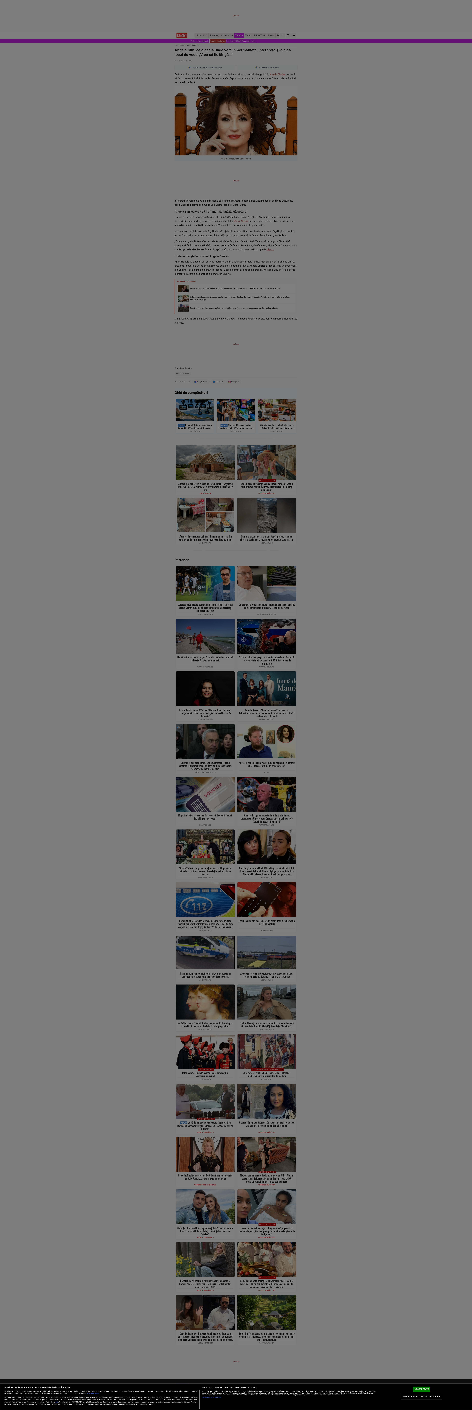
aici (57, 1402)
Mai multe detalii (93, 1393)
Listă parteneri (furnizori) (211, 1397)
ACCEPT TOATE (422, 1389)
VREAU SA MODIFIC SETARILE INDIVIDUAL (421, 1397)
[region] (236, 1396)
